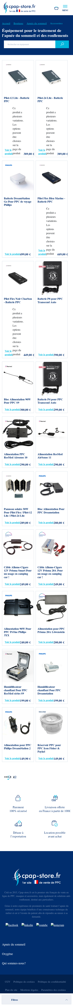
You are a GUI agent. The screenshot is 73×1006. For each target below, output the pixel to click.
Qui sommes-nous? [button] (14, 963)
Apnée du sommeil (37, 23)
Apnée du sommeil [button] (13, 944)
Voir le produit (9, 151)
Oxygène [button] (7, 954)
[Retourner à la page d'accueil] (19, 7)
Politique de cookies (24, 981)
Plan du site (11, 989)
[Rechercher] (62, 44)
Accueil (6, 23)
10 (14, 777)
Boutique (18, 23)
